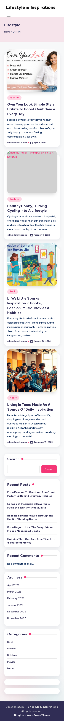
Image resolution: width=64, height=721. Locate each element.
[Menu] (8, 16)
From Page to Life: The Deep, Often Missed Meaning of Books (30, 529)
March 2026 (14, 591)
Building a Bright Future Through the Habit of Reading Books (30, 517)
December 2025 (16, 611)
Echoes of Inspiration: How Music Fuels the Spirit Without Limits (28, 505)
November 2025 (16, 618)
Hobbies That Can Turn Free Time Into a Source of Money (31, 540)
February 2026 (16, 598)
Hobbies (14, 199)
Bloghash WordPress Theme (32, 715)
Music (13, 397)
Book (12, 291)
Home (7, 32)
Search (13, 459)
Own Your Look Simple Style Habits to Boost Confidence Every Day (31, 109)
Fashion (14, 97)
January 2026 (15, 605)
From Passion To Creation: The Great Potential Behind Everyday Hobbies (31, 494)
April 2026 (13, 585)
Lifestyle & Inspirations (30, 7)
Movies (11, 661)
